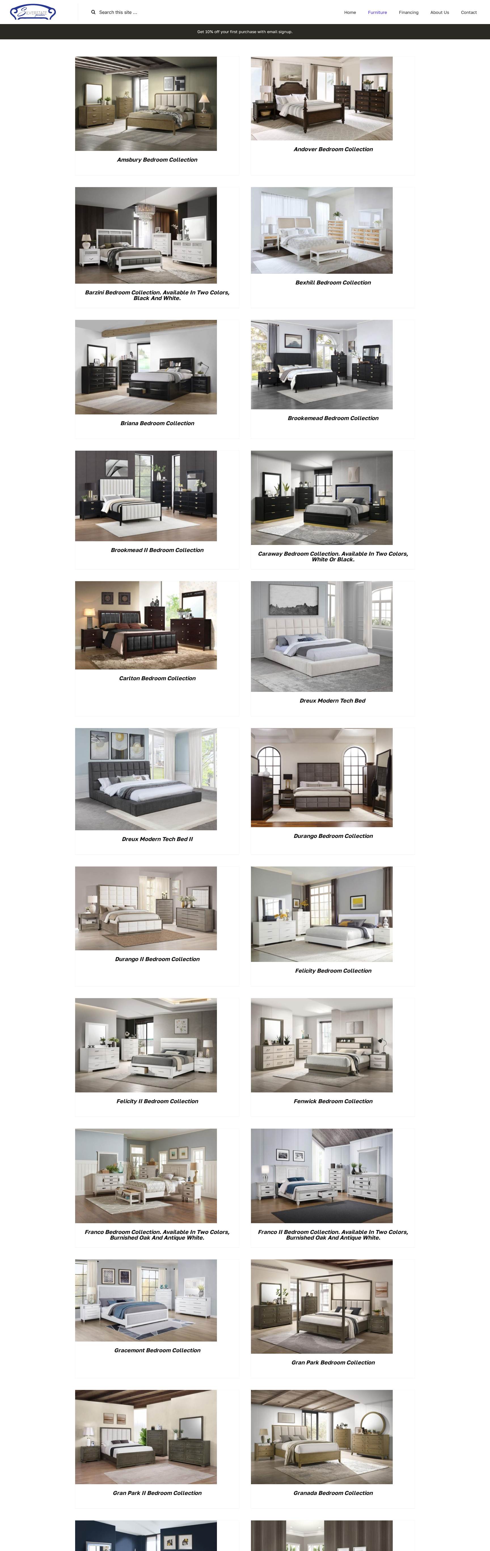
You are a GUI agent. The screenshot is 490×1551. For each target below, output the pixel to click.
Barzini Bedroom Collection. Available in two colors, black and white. (157, 295)
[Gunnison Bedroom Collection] (146, 1524)
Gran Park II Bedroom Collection (157, 1492)
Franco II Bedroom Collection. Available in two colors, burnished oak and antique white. (333, 1234)
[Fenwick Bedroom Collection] (322, 1002)
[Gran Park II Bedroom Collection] (146, 1393)
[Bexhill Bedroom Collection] (322, 191)
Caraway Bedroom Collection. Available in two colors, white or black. (333, 556)
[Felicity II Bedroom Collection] (146, 1002)
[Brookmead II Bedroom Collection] (146, 454)
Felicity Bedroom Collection (333, 970)
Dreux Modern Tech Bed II (157, 838)
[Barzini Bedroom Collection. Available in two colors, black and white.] (146, 191)
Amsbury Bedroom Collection (157, 159)
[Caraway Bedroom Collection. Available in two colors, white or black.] (322, 454)
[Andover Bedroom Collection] (322, 60)
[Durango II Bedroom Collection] (146, 870)
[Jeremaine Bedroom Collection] (322, 1524)
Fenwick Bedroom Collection (332, 1101)
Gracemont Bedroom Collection (157, 1350)
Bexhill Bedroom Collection (333, 282)
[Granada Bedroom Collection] (322, 1393)
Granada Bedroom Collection (333, 1492)
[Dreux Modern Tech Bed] (322, 585)
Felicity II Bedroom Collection (157, 1101)
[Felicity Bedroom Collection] (322, 870)
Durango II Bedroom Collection (157, 958)
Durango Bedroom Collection (333, 835)
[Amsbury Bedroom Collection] (146, 60)
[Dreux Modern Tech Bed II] (146, 732)
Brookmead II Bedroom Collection (157, 549)
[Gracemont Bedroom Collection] (146, 1263)
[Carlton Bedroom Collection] (146, 585)
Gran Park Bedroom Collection (333, 1362)
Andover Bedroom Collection (333, 149)
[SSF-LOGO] (33, 5)
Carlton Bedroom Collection (157, 678)
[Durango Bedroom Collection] (322, 732)
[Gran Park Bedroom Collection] (322, 1263)
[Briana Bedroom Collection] (146, 323)
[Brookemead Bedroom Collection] (322, 323)
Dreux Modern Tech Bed (332, 700)
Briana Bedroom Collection (157, 423)
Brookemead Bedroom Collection (333, 417)
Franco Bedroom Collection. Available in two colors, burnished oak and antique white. (157, 1234)
